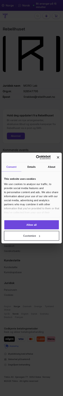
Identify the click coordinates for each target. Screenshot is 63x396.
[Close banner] (58, 157)
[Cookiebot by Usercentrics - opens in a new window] (38, 157)
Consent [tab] (11, 166)
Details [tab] (31, 166)
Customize (29, 235)
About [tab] (51, 166)
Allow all (31, 224)
